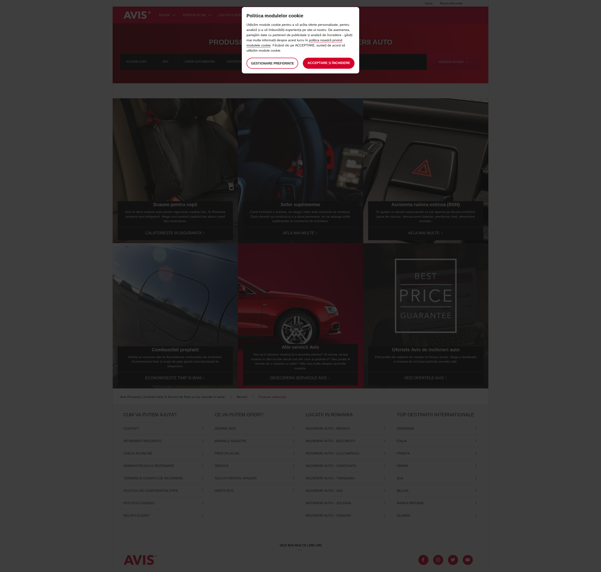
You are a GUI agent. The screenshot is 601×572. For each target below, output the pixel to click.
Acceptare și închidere (329, 63)
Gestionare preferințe (272, 63)
